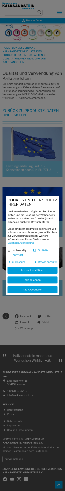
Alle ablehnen (32, 279)
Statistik (43, 250)
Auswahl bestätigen (32, 270)
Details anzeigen (48, 261)
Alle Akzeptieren (32, 289)
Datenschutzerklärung (21, 242)
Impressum (18, 261)
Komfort (17, 254)
